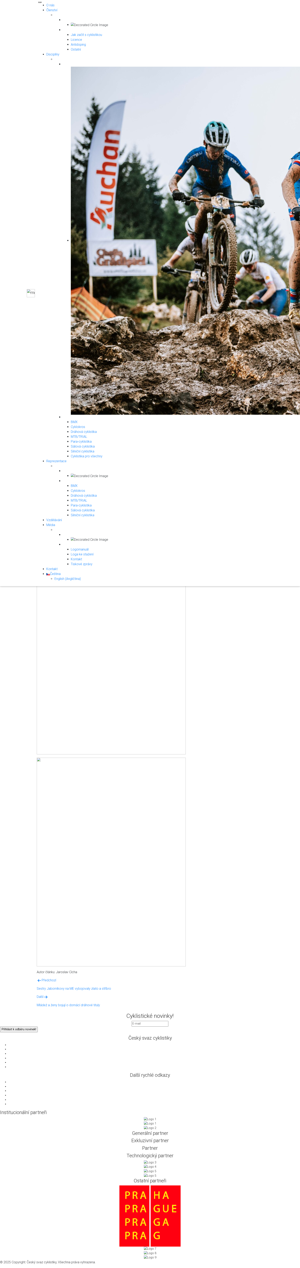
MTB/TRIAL (79, 437)
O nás (50, 5)
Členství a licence (154, 1062)
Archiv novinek (154, 1104)
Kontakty (154, 1067)
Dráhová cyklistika (84, 432)
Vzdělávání (54, 520)
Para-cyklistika (81, 441)
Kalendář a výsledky (154, 1099)
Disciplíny (52, 54)
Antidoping (78, 44)
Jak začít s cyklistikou (86, 35)
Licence (76, 40)
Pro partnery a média (154, 1049)
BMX (74, 422)
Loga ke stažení (82, 554)
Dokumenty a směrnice (154, 1053)
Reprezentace (56, 461)
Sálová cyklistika (83, 446)
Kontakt (76, 559)
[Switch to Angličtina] (295, 293)
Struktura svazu (154, 1045)
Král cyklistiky (154, 1095)
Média (50, 525)
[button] (287, 289)
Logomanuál (80, 549)
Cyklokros (78, 427)
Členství (51, 10)
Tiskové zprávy (81, 564)
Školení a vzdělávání (154, 1058)
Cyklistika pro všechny (86, 456)
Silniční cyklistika (82, 451)
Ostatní (76, 49)
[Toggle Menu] (39, 2)
